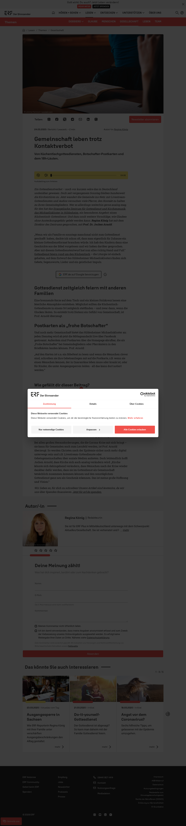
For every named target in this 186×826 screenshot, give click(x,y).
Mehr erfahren (135, 418)
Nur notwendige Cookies (51, 429)
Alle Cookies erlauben (135, 429)
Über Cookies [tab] (137, 404)
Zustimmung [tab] (49, 404)
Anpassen (91, 429)
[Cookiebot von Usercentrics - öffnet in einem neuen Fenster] (142, 394)
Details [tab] (93, 404)
